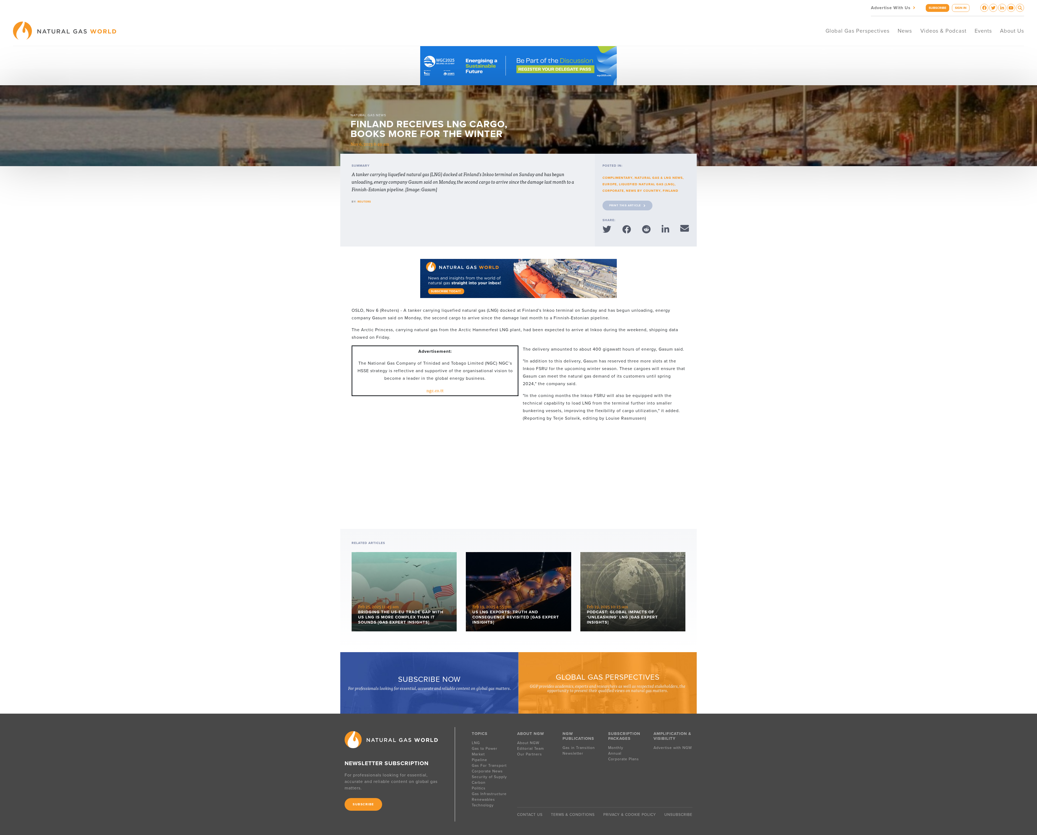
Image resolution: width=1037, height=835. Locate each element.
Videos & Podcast (943, 31)
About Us (1012, 31)
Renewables (483, 799)
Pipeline (480, 760)
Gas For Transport (489, 765)
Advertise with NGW (673, 747)
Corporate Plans (623, 759)
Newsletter (573, 753)
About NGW (528, 743)
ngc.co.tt (435, 390)
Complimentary (617, 178)
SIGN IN (961, 8)
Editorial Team (530, 748)
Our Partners (529, 754)
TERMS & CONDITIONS (573, 814)
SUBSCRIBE (937, 8)
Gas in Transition (579, 747)
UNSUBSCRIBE (678, 814)
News (905, 31)
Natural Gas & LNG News (659, 178)
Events (983, 31)
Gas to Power (484, 748)
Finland (670, 191)
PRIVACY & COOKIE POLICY (629, 814)
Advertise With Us (893, 7)
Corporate (613, 191)
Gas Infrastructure (489, 794)
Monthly (615, 747)
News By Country (643, 191)
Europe (609, 184)
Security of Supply (489, 777)
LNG (476, 743)
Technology (483, 805)
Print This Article (625, 205)
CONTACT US (530, 814)
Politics (479, 788)
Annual (614, 753)
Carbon (479, 782)
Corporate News (487, 771)
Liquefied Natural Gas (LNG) (647, 184)
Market (478, 754)
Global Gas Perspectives (858, 31)
